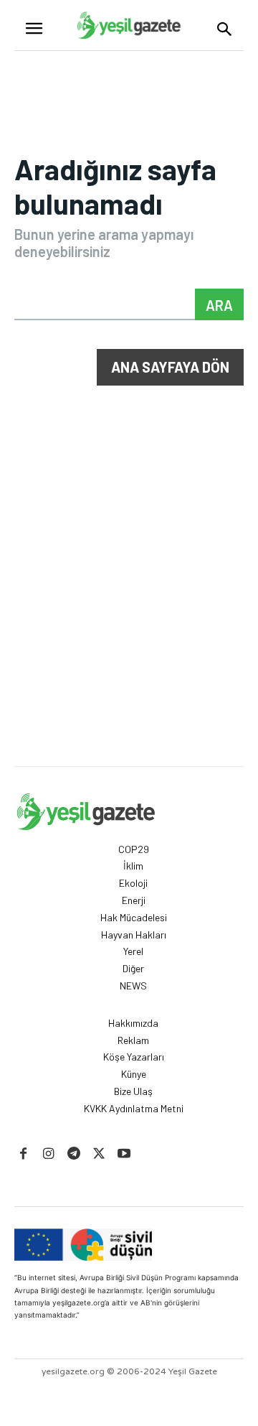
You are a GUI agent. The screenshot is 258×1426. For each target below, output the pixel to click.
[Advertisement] (129, 629)
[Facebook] (23, 1154)
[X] (99, 1154)
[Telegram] (73, 1154)
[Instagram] (48, 1154)
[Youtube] (124, 1154)
